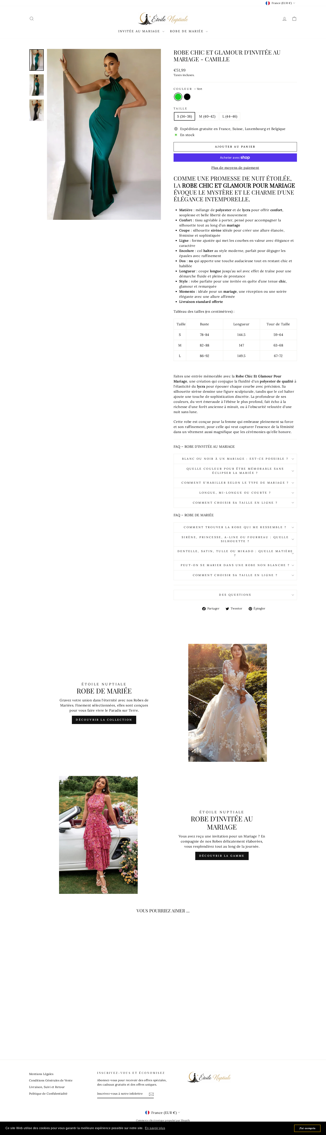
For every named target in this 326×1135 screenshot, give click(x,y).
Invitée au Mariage (139, 31)
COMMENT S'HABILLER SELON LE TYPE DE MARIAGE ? (235, 482)
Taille (181, 108)
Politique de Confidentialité (48, 1093)
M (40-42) (207, 116)
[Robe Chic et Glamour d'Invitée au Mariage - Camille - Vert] (58, 1037)
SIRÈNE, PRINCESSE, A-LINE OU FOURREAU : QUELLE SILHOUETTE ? (235, 539)
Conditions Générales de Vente (50, 1080)
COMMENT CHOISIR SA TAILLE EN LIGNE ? (235, 502)
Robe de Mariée (187, 31)
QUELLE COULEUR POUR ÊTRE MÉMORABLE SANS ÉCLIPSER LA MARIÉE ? (235, 471)
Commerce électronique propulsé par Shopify (163, 1120)
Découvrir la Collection (104, 719)
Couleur (188, 89)
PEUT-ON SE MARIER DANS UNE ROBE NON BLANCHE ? (235, 565)
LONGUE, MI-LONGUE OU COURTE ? (235, 492)
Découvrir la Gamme (222, 855)
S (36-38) (184, 116)
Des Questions (235, 594)
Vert (178, 97)
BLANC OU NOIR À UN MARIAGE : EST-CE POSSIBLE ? (235, 458)
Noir (187, 97)
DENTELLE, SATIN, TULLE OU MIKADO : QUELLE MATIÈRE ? (235, 553)
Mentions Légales (41, 1074)
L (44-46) (229, 116)
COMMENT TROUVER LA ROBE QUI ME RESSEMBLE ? (235, 527)
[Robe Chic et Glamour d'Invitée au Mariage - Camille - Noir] (63, 1037)
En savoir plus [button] (155, 1128)
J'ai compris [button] (307, 1128)
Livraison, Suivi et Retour (47, 1087)
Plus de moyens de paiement (235, 167)
